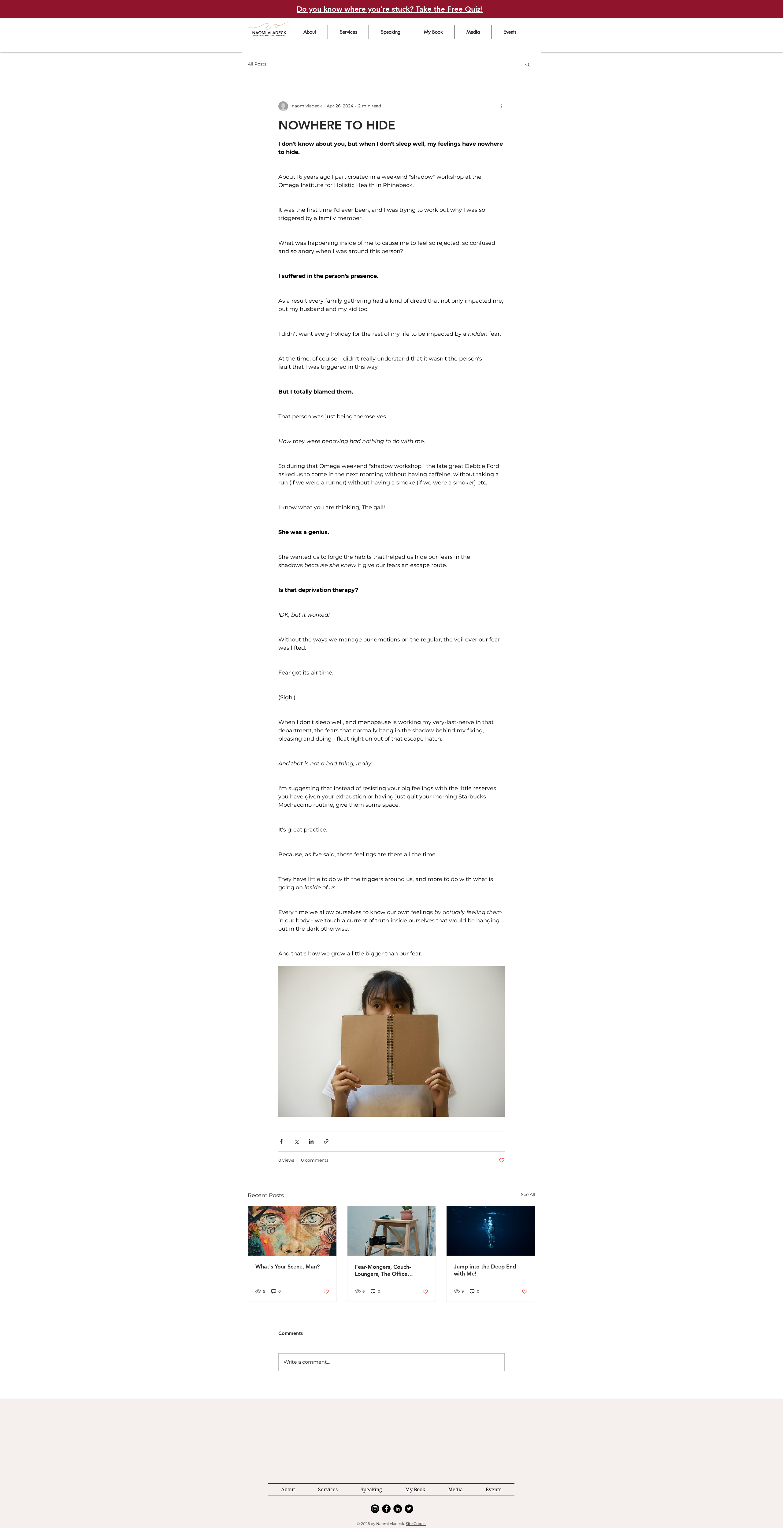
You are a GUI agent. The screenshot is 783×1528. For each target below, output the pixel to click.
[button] (471, 1336)
